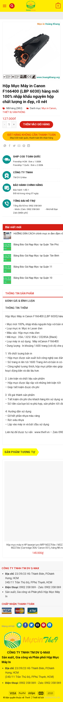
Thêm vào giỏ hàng (36, 124)
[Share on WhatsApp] (5, 146)
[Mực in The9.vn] (31, 6)
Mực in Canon (49, 108)
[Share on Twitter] (14, 146)
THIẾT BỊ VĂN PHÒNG (14, 112)
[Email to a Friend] (19, 146)
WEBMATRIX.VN (52, 697)
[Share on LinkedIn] (28, 146)
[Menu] (5, 6)
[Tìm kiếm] (12, 6)
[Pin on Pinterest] (24, 146)
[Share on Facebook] (10, 146)
